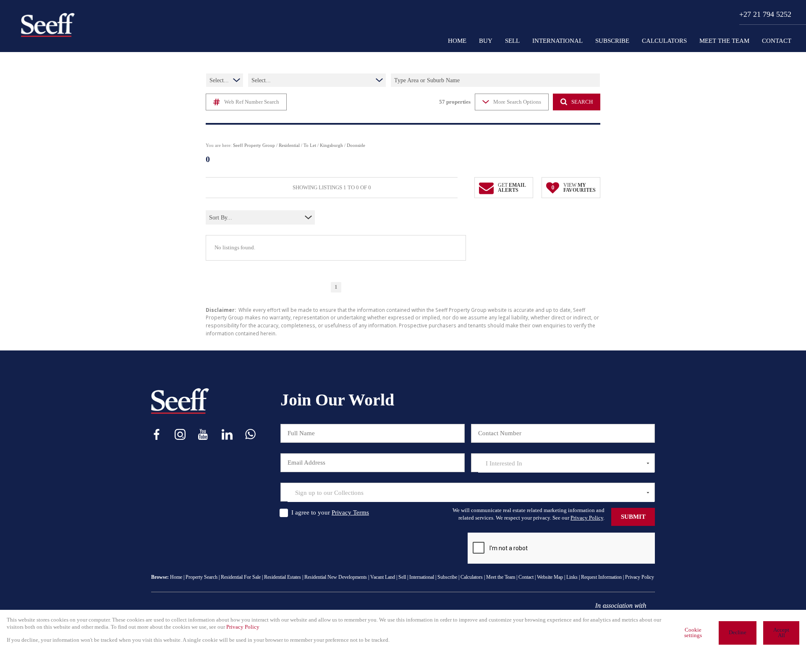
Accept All (781, 632)
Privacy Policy (586, 518)
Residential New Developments (335, 577)
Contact (526, 577)
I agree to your (330, 512)
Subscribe (447, 577)
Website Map (550, 577)
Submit (633, 516)
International (421, 577)
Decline (737, 632)
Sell (402, 577)
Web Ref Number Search (251, 102)
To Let (310, 145)
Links (572, 577)
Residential (289, 145)
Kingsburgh (331, 145)
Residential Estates (282, 577)
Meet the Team (500, 577)
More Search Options (517, 102)
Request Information (601, 577)
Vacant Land (382, 577)
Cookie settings (693, 632)
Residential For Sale (241, 577)
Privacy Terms (350, 512)
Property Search (201, 577)
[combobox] (245, 217)
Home (176, 577)
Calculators (472, 577)
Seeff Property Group (254, 145)
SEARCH (582, 102)
